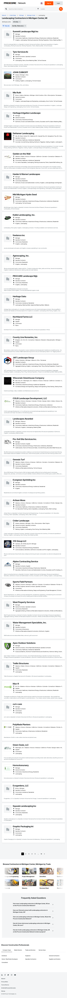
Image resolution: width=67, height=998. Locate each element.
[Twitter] (8, 975)
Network (22, 3)
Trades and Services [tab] (30, 950)
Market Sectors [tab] (18, 950)
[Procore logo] (10, 3)
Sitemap (3, 991)
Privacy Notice (4, 981)
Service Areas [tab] (42, 950)
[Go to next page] (44, 854)
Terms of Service (5, 984)
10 (41, 854)
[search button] (61, 9)
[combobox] (49, 9)
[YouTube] (15, 975)
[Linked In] (2, 975)
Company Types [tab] (7, 950)
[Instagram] (11, 975)
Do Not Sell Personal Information (8, 988)
